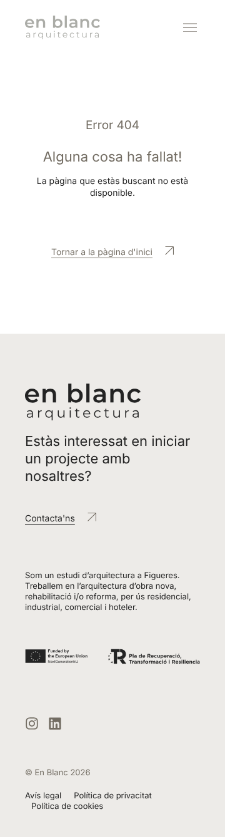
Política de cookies (67, 806)
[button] (189, 27)
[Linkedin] (55, 723)
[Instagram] (32, 723)
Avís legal (43, 796)
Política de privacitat (113, 796)
